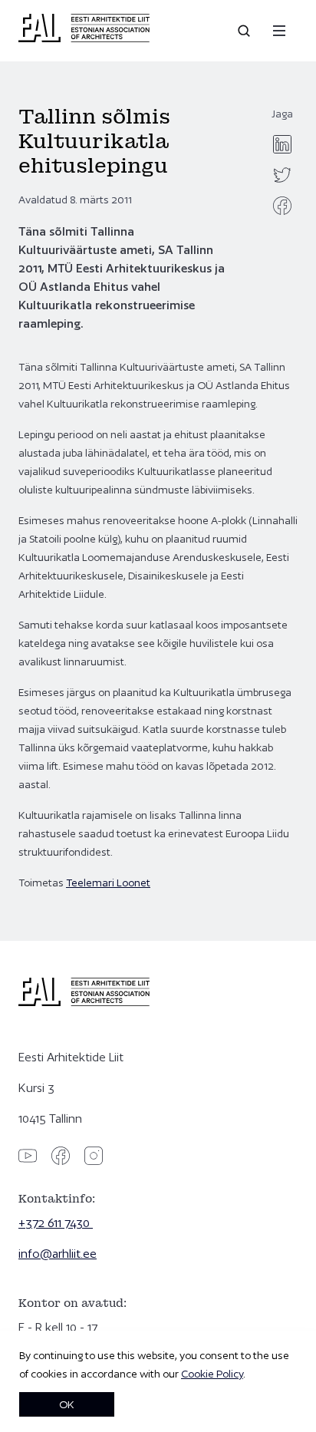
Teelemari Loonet (108, 882)
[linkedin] (282, 144)
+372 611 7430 (55, 1223)
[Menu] (279, 30)
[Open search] (245, 31)
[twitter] (282, 175)
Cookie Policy (212, 1374)
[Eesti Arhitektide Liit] (84, 38)
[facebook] (282, 205)
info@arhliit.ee (57, 1253)
